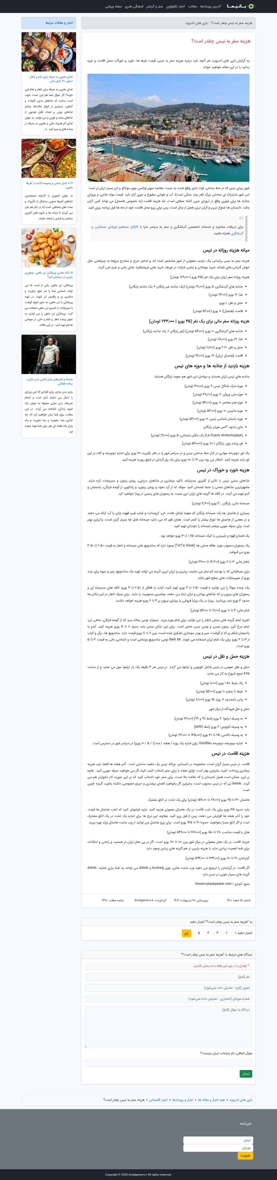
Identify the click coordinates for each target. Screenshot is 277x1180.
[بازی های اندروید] (241, 6)
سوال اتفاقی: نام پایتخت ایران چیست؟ (226, 1053)
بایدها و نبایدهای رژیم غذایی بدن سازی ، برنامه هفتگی (49, 381)
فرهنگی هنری (134, 6)
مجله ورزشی (113, 6)
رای (186, 933)
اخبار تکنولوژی (175, 6)
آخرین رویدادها (210, 6)
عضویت (245, 1155)
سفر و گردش (154, 6)
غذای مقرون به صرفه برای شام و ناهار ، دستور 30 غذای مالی (50, 79)
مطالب (192, 6)
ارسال (246, 1073)
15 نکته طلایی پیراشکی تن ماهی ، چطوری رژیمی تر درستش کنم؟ (49, 275)
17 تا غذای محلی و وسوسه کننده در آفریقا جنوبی (49, 185)
